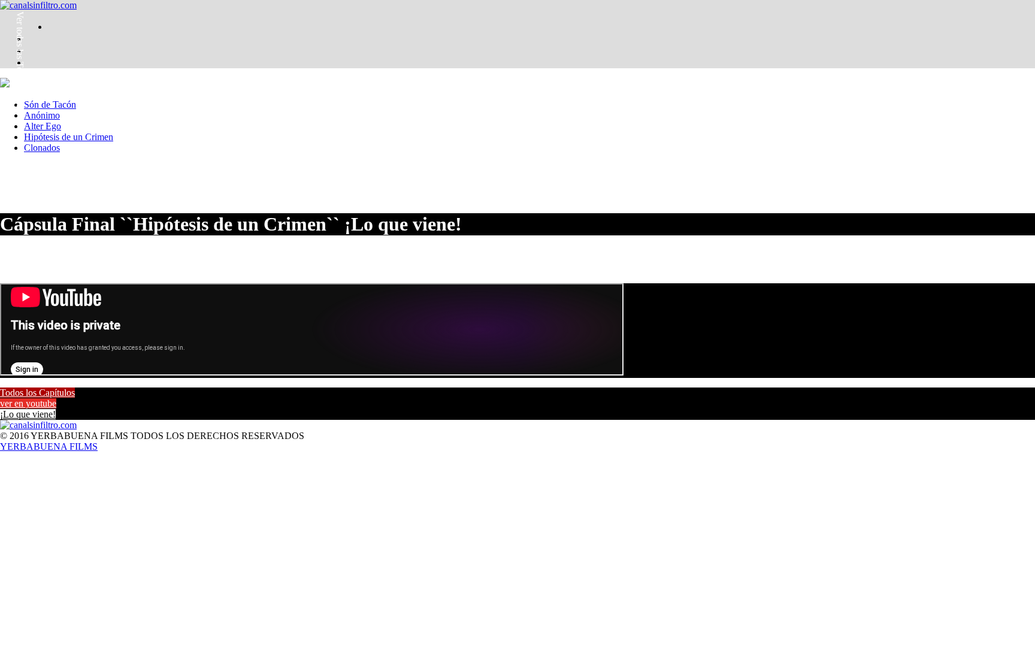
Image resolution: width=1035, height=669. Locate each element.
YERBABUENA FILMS (49, 446)
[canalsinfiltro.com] (38, 5)
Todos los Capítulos (37, 393)
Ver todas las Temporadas (20, 59)
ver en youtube (28, 403)
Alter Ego (42, 126)
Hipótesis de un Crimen (68, 137)
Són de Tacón (50, 104)
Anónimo (42, 115)
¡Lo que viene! (28, 414)
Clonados (42, 148)
